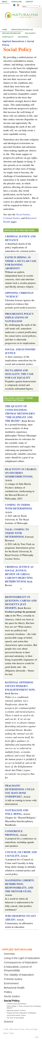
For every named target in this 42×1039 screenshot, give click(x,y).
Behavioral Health (14, 987)
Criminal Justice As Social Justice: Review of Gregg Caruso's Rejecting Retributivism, (19, 574)
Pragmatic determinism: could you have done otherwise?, (19, 791)
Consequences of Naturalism (20, 962)
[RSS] (18, 5)
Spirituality (8, 37)
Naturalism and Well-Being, (16, 812)
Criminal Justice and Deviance (16, 1004)
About (5, 2)
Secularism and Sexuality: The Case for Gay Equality (19, 373)
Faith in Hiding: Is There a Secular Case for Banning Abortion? (20, 262)
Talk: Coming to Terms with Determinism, (17, 533)
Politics (8, 992)
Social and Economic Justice (16, 1015)
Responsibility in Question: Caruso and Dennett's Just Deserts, (21, 602)
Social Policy (12, 1000)
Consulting (16, 2)
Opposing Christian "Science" (16, 1010)
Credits (11, 1033)
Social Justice (23, 214)
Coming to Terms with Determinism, (18, 506)
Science (8, 1021)
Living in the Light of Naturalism (22, 958)
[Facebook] (14, 5)
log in (37, 1037)
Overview (9, 953)
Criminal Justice (11, 218)
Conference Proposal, (14, 833)
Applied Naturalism (11, 33)
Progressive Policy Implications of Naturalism (19, 317)
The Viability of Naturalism (19, 974)
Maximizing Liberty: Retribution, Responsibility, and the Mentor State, (19, 885)
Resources (23, 37)
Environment (11, 983)
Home (4, 29)
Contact (29, 2)
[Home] (17, 17)
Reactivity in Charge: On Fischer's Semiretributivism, (21, 472)
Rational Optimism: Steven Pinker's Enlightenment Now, (20, 686)
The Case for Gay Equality (15, 1018)
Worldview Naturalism (22, 29)
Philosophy (30, 33)
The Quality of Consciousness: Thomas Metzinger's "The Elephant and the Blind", (20, 413)
